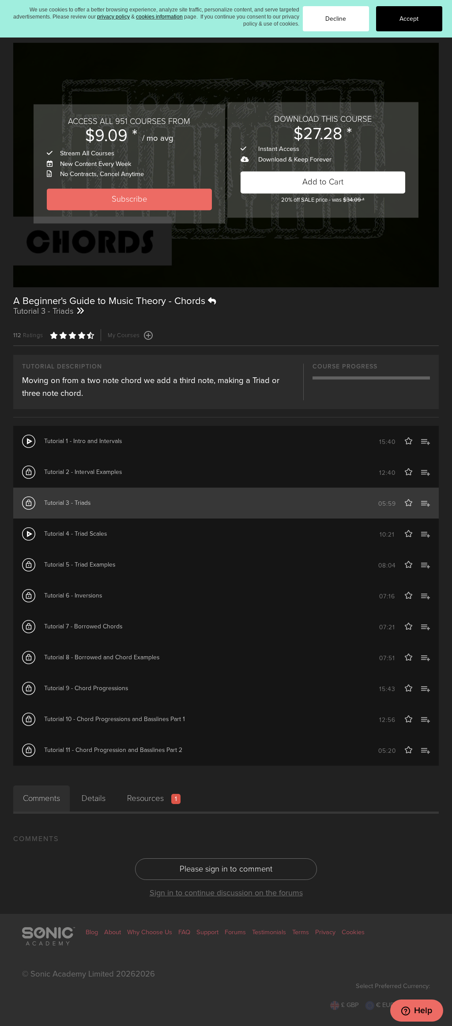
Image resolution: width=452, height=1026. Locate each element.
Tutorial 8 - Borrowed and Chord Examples (101, 657)
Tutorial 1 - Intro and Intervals (83, 441)
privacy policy (113, 17)
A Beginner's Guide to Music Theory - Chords (110, 301)
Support (207, 932)
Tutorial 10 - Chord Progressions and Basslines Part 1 (114, 719)
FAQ (184, 932)
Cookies (353, 932)
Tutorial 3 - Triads (67, 503)
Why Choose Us (149, 932)
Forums (235, 932)
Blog (92, 932)
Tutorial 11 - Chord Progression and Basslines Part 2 (113, 750)
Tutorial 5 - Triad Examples (79, 564)
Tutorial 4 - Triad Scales (75, 533)
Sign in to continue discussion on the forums (226, 893)
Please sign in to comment (226, 869)
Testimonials (269, 932)
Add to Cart (322, 182)
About (112, 932)
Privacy (325, 932)
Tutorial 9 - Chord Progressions (86, 688)
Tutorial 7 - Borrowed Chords (83, 626)
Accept (408, 19)
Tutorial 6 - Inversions (73, 595)
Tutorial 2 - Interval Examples (83, 472)
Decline (335, 19)
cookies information (159, 17)
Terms (300, 932)
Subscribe (129, 199)
